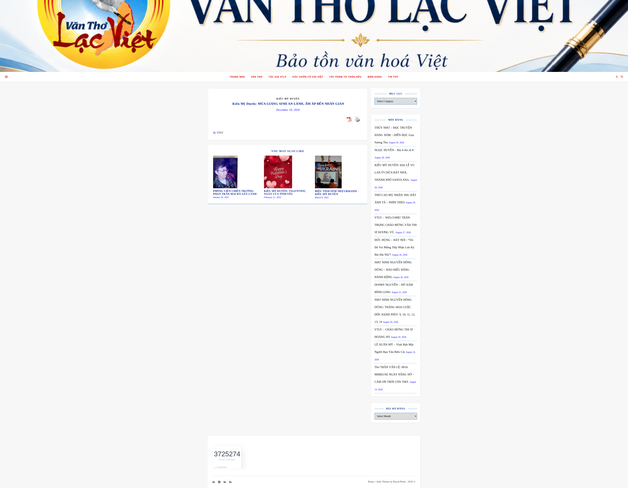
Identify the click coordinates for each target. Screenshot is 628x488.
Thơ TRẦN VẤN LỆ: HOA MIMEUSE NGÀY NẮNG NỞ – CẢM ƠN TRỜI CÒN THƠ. (394, 374)
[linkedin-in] (214, 482)
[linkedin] (219, 482)
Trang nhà (237, 77)
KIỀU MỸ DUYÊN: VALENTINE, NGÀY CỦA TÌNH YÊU (285, 192)
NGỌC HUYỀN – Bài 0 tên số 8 (394, 150)
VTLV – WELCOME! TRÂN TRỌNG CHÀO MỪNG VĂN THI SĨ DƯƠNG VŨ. (396, 225)
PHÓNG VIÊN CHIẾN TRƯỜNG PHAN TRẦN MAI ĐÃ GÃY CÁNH (235, 192)
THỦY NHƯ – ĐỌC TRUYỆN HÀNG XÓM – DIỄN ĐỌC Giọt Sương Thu (394, 135)
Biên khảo (375, 77)
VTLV (220, 132)
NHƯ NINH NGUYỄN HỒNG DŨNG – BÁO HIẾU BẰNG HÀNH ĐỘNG (393, 270)
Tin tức (393, 77)
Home (371, 481)
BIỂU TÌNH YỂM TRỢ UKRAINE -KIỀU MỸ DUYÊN (337, 192)
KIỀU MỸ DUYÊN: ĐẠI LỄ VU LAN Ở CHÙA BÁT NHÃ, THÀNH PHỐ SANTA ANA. (395, 172)
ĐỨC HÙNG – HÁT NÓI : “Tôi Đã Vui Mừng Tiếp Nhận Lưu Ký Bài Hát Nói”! (394, 247)
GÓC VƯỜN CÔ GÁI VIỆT (307, 77)
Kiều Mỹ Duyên (287, 99)
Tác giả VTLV (277, 77)
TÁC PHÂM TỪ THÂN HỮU (345, 77)
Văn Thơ (256, 77)
